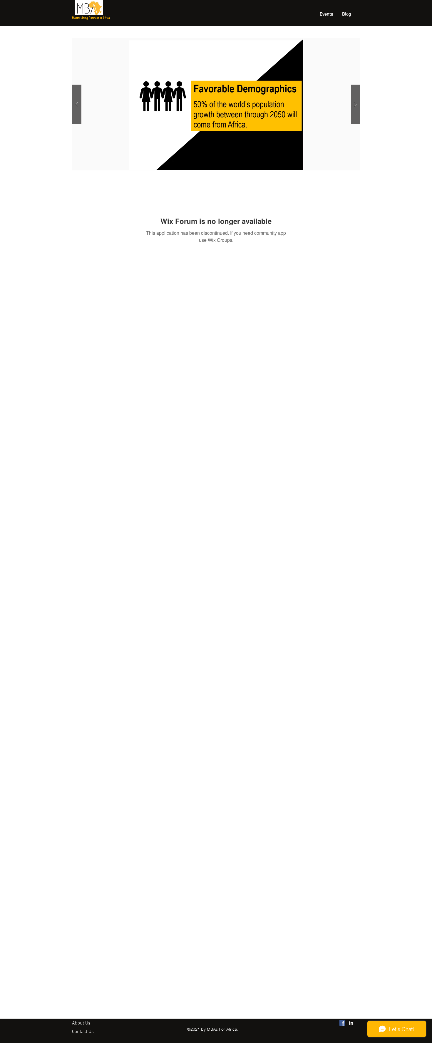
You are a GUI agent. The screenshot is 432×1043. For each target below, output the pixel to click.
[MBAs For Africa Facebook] (342, 1023)
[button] (216, 104)
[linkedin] (351, 1023)
